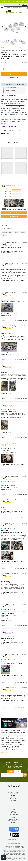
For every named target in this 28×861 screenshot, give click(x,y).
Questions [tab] (13, 221)
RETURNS (13, 811)
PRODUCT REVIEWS (14, 819)
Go (25, 775)
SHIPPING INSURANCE (13, 820)
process (4, 235)
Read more (3, 123)
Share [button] (4, 258)
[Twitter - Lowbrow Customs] (16, 786)
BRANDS (14, 817)
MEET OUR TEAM (13, 814)
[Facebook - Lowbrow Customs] (11, 786)
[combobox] (16, 7)
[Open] (3, 857)
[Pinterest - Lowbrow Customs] (19, 786)
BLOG (13, 802)
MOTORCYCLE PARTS (13, 792)
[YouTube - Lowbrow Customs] (14, 786)
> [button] (17, 711)
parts (10, 232)
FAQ (14, 809)
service (16, 232)
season (23, 232)
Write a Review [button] (14, 212)
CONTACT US (13, 807)
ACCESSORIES (13, 798)
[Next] (25, 27)
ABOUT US (13, 812)
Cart (25, 4)
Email (10, 771)
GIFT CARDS (14, 800)
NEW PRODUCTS (14, 793)
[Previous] (2, 27)
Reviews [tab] (4, 221)
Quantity (3, 66)
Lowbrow (4, 232)
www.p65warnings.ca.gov (21, 130)
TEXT (17, 771)
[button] (24, 258)
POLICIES (13, 822)
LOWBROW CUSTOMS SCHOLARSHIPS (13, 816)
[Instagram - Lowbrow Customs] (9, 786)
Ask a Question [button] (14, 216)
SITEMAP (13, 824)
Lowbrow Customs (5, 61)
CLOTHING (13, 797)
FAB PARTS (13, 795)
